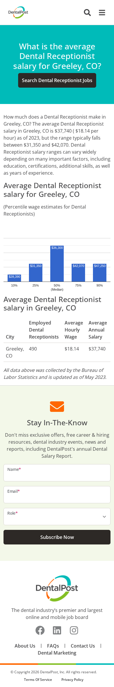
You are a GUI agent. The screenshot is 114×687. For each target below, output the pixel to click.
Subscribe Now (57, 537)
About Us (25, 646)
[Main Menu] (100, 12)
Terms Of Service (38, 679)
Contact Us (83, 646)
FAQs (53, 646)
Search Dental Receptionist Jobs (57, 80)
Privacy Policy (72, 679)
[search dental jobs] (87, 12)
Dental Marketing (57, 653)
